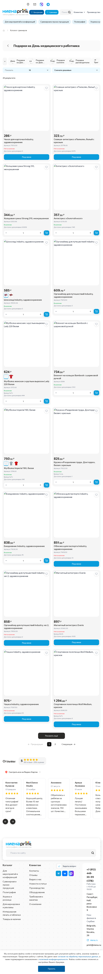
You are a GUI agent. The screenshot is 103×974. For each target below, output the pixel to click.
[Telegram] (58, 873)
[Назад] (8, 45)
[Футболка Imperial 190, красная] (16, 463)
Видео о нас (35, 879)
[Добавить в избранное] (46, 88)
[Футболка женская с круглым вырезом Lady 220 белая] (6, 376)
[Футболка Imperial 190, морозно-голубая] (11, 463)
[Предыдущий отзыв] (5, 821)
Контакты (34, 870)
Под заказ (26, 157)
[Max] (71, 873)
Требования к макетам (36, 898)
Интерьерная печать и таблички (12, 913)
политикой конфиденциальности (53, 959)
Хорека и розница (7, 898)
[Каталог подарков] (4, 30)
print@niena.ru (94, 945)
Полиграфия (79, 22)
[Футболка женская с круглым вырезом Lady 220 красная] (11, 376)
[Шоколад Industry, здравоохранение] (6, 295)
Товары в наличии (12, 919)
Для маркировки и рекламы (11, 906)
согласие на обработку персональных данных (78, 956)
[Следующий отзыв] (12, 821)
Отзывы (33, 875)
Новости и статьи (38, 883)
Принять (51, 969)
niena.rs (94, 940)
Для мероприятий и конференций (20, 22)
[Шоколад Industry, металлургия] (11, 295)
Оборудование (37, 892)
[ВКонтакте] (64, 873)
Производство (37, 888)
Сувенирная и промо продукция (54, 22)
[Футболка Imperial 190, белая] (6, 463)
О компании (35, 904)
